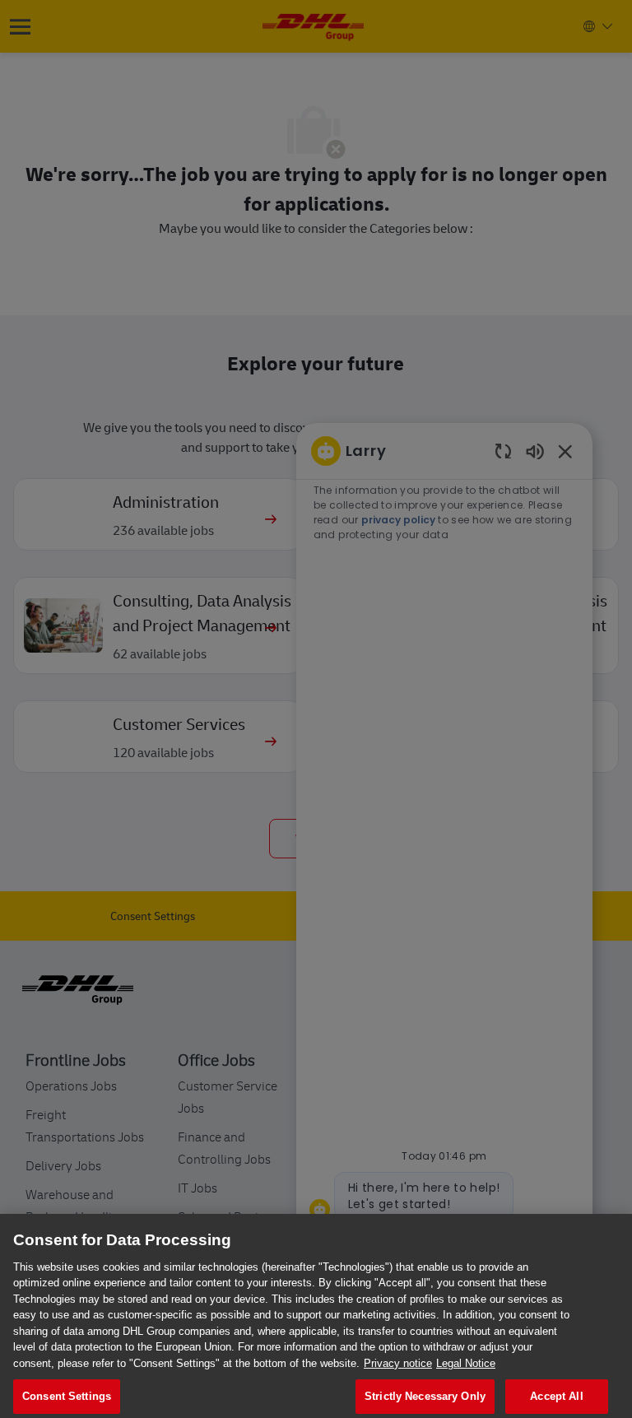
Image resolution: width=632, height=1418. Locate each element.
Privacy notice (398, 1363)
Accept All (556, 1396)
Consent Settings (66, 1396)
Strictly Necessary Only (425, 1396)
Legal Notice (465, 1363)
